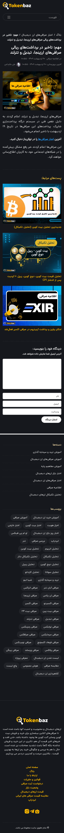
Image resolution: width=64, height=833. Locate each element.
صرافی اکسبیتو (51, 603)
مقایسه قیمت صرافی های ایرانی (32, 796)
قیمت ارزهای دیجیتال (32, 791)
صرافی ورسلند (32, 650)
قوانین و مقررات (32, 779)
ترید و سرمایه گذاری (48, 580)
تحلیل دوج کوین (50, 564)
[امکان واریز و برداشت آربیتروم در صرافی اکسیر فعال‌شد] (32, 306)
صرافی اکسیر (31, 603)
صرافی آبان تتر (51, 588)
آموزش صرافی (20, 517)
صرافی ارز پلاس (51, 595)
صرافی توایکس (51, 627)
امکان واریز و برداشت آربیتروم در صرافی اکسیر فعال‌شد (32, 329)
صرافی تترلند (32, 619)
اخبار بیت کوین (33, 525)
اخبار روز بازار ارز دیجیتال (46, 533)
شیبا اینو (27, 580)
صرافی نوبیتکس (23, 642)
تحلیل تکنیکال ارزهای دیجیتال (45, 494)
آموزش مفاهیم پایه (51, 466)
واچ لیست (11, 666)
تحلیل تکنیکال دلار (27, 556)
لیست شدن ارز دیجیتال (46, 658)
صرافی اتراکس (30, 588)
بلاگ (58, 35)
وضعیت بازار (32, 787)
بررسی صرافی (38, 541)
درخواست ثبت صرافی (32, 783)
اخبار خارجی (13, 525)
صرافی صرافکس (27, 634)
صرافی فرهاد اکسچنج (48, 642)
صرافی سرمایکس (50, 634)
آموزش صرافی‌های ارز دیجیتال (45, 459)
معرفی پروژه (21, 658)
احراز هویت (53, 525)
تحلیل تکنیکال (51, 556)
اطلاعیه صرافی (52, 58)
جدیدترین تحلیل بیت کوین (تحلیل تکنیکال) (37, 227)
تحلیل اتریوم (52, 548)
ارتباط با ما (32, 775)
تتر (24, 541)
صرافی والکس (52, 650)
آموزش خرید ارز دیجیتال (46, 517)
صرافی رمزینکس (29, 627)
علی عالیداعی (9, 64)
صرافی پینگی (12, 650)
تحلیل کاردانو (32, 572)
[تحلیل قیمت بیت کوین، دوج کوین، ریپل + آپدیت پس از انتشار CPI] (32, 253)
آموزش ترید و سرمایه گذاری (47, 452)
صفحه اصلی (32, 767)
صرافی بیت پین (51, 611)
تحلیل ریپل (28, 564)
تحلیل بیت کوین (30, 548)
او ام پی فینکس (19, 533)
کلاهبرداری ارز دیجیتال (47, 673)
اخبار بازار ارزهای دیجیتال (48, 473)
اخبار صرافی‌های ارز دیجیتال (37, 35)
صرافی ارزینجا (30, 595)
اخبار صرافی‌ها (45, 139)
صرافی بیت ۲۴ (29, 611)
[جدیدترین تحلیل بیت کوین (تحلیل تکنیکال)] (32, 204)
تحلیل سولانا (52, 572)
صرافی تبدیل (52, 619)
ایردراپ (55, 541)
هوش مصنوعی (30, 666)
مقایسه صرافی (51, 666)
